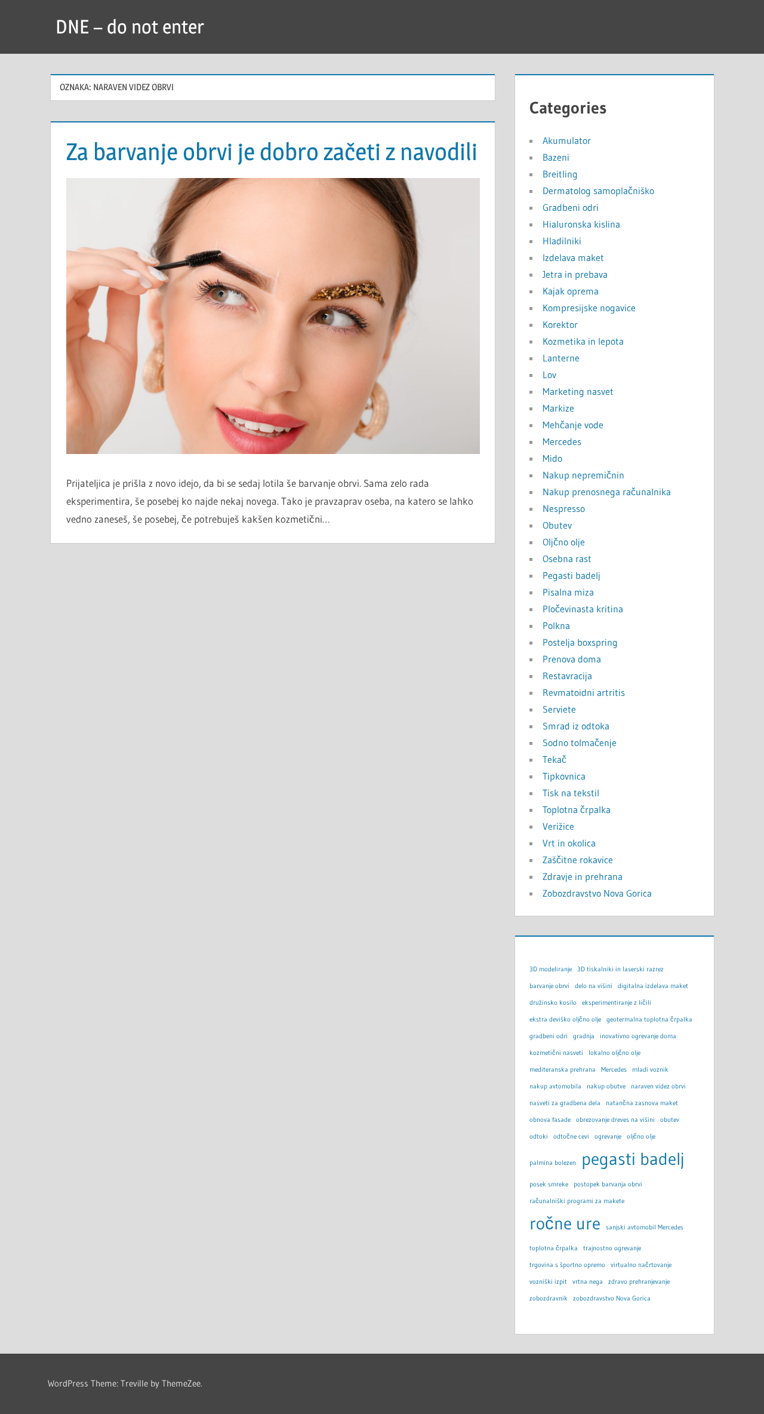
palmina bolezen (552, 1163)
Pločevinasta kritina (583, 609)
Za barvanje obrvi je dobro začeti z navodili (272, 151)
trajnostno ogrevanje (612, 1248)
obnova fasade (550, 1120)
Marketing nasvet (578, 391)
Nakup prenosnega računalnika (607, 492)
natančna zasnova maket (642, 1103)
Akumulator (567, 140)
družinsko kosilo (553, 1003)
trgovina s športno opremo (567, 1265)
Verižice (558, 826)
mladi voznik (650, 1069)
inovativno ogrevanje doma (638, 1036)
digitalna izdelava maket (653, 986)
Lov (549, 375)
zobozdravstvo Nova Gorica (612, 1298)
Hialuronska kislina (581, 224)
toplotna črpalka (553, 1248)
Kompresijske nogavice (589, 308)
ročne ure (564, 1223)
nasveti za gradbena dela (564, 1103)
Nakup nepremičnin (583, 475)
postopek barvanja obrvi (608, 1184)
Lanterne (561, 358)
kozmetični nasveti (556, 1053)
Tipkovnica (564, 776)
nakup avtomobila (555, 1086)
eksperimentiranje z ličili (616, 1003)
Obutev (557, 525)
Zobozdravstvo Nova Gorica (597, 893)
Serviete (559, 709)
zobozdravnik (548, 1298)
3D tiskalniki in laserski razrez (620, 969)
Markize (558, 408)
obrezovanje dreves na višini (615, 1120)
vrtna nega (587, 1282)
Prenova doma (572, 659)
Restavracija (567, 676)
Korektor (560, 324)
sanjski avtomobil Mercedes (644, 1227)
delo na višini (593, 986)
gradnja (583, 1036)
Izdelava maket (573, 257)
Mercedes (562, 441)
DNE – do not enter (130, 26)
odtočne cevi (571, 1136)
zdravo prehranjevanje (639, 1282)
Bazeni (556, 157)
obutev (669, 1120)
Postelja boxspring (580, 642)
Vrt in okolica (569, 843)
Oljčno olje (564, 542)
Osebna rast (567, 559)
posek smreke (548, 1184)
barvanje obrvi (549, 986)
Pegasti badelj (571, 575)
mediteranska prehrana (562, 1069)
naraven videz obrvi (658, 1086)
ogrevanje (607, 1136)
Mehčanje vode (573, 425)
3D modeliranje (550, 969)
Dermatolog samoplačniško (598, 191)
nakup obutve (606, 1086)
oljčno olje (641, 1136)
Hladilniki (562, 241)
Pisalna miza (568, 592)
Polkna (556, 625)
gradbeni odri (548, 1036)
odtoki (538, 1136)
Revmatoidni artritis (584, 692)
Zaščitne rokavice (578, 860)
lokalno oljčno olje (614, 1053)
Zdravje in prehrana (583, 876)
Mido (552, 458)
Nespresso (564, 508)
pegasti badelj (632, 1159)
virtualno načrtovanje (641, 1265)
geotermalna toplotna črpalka (649, 1019)
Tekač (554, 759)
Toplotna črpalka (577, 809)
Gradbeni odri (571, 207)
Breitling (560, 174)
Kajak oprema (571, 291)
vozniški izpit (548, 1282)
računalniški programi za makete (576, 1201)
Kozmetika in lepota (583, 341)
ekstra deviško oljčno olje (565, 1019)
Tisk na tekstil (571, 793)
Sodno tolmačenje (580, 743)
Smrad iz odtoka (576, 726)
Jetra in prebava (575, 274)
